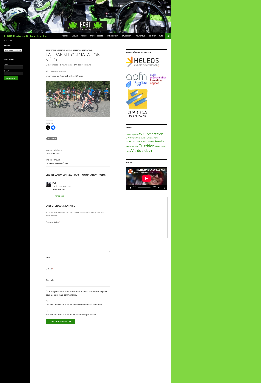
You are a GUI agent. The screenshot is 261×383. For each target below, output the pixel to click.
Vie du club (139, 150)
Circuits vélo (139, 36)
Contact (152, 36)
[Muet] (160, 187)
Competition (51, 50)
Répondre (59, 196)
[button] (78, 99)
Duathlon (136, 138)
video (128, 151)
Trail (136, 146)
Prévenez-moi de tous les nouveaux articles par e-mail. (71, 314)
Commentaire (53, 222)
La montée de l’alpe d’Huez (57, 161)
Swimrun (130, 146)
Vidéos (84, 36)
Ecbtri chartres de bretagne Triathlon (75, 50)
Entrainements (112, 36)
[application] (146, 178)
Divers (129, 137)
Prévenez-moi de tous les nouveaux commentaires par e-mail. (74, 304)
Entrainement (152, 138)
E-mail (49, 268)
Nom (49, 257)
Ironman (131, 141)
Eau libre (143, 138)
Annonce (128, 134)
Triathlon (52, 139)
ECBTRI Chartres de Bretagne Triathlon (25, 35)
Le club (75, 36)
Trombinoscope (96, 36)
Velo (157, 146)
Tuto (161, 36)
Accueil (65, 36)
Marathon (141, 141)
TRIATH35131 (67, 65)
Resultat (159, 141)
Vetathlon (163, 147)
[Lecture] (130, 187)
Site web (50, 280)
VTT (151, 150)
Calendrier (126, 36)
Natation (150, 141)
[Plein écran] (164, 187)
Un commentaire (83, 65)
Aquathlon (135, 134)
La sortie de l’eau (54, 152)
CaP (141, 134)
